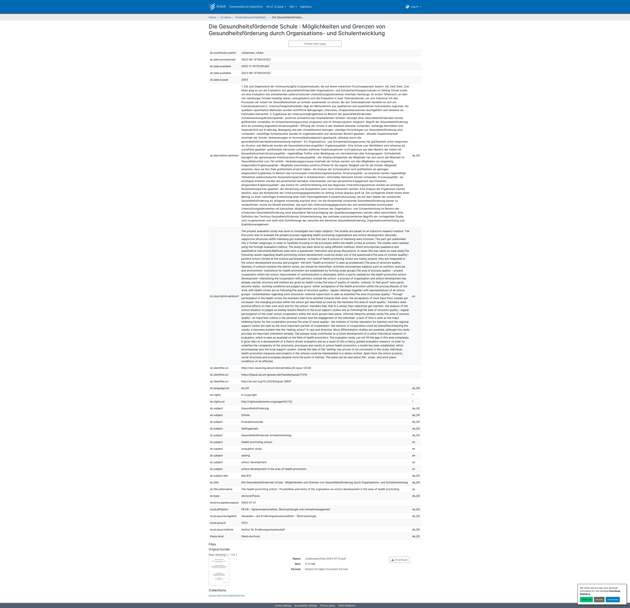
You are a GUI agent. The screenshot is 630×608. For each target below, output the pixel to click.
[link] (399, 560)
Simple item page (315, 43)
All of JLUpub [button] (275, 6)
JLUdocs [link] (225, 17)
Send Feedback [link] (346, 605)
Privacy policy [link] (327, 605)
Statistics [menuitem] (306, 6)
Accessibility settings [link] (305, 605)
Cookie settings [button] (283, 605)
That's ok (586, 599)
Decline (599, 599)
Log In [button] (415, 6)
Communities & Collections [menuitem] (245, 6)
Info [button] (291, 6)
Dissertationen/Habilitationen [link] (251, 17)
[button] (217, 6)
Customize (613, 599)
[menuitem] (276, 6)
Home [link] (212, 17)
